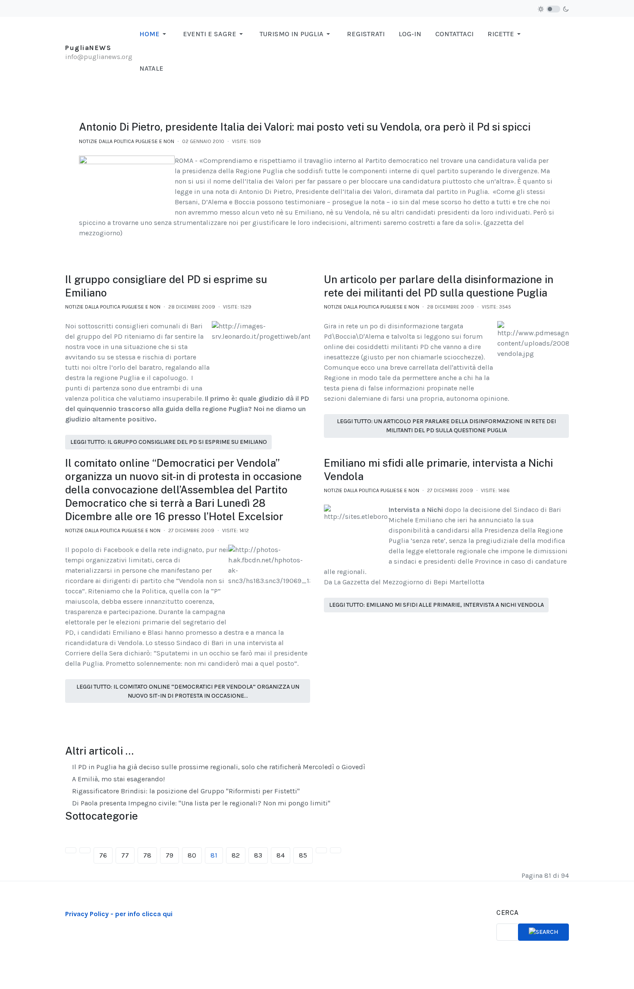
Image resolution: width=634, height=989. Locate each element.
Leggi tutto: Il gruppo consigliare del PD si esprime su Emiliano (168, 442)
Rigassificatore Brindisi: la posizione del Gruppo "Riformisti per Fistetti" (185, 791)
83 (258, 855)
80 (192, 855)
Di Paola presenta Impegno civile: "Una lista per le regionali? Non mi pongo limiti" (200, 803)
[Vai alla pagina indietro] (85, 850)
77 (125, 855)
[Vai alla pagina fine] (335, 850)
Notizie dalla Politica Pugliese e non (126, 141)
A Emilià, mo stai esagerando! (117, 779)
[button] (154, 34)
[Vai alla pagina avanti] (321, 850)
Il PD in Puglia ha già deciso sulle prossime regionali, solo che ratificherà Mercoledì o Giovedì (217, 767)
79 (169, 855)
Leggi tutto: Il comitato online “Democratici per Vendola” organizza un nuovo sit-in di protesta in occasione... (187, 691)
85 (303, 855)
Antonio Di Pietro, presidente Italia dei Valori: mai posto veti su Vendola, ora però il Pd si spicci (304, 127)
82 (236, 855)
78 (147, 855)
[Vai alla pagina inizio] (70, 850)
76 (103, 855)
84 (280, 855)
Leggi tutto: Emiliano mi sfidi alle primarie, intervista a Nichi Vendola (436, 604)
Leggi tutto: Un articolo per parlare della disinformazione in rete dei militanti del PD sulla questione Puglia (446, 426)
